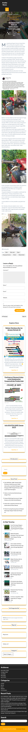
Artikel (16, 14)
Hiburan (3, 688)
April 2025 (3, 677)
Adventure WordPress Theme (14, 729)
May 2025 (3, 675)
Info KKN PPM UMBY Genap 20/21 (14, 426)
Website (5, 297)
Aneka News (4, 4)
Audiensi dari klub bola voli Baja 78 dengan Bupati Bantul (17, 574)
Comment (6, 270)
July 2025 (3, 673)
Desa (18, 252)
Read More (14, 370)
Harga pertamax (7, 254)
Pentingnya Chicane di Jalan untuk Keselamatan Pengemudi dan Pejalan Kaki (14, 379)
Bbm (7, 252)
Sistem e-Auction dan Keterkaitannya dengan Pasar (13, 703)
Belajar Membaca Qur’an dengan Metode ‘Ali (14, 329)
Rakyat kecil (21, 254)
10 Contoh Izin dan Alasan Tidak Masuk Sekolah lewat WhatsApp (17, 583)
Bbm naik (12, 252)
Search (5, 473)
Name (5, 285)
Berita (2, 685)
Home (11, 14)
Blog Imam (5, 634)
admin (18, 32)
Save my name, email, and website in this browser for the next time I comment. (13, 306)
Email (5, 291)
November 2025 (5, 670)
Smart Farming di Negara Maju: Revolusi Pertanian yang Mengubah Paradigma (17, 527)
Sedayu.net (5, 644)
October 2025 (4, 672)
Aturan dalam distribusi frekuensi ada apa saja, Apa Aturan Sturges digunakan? (17, 545)
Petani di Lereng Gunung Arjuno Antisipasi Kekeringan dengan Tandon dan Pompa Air (14, 510)
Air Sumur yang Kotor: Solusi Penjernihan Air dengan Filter (17, 598)
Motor (14, 254)
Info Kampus (4, 690)
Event (2, 687)
